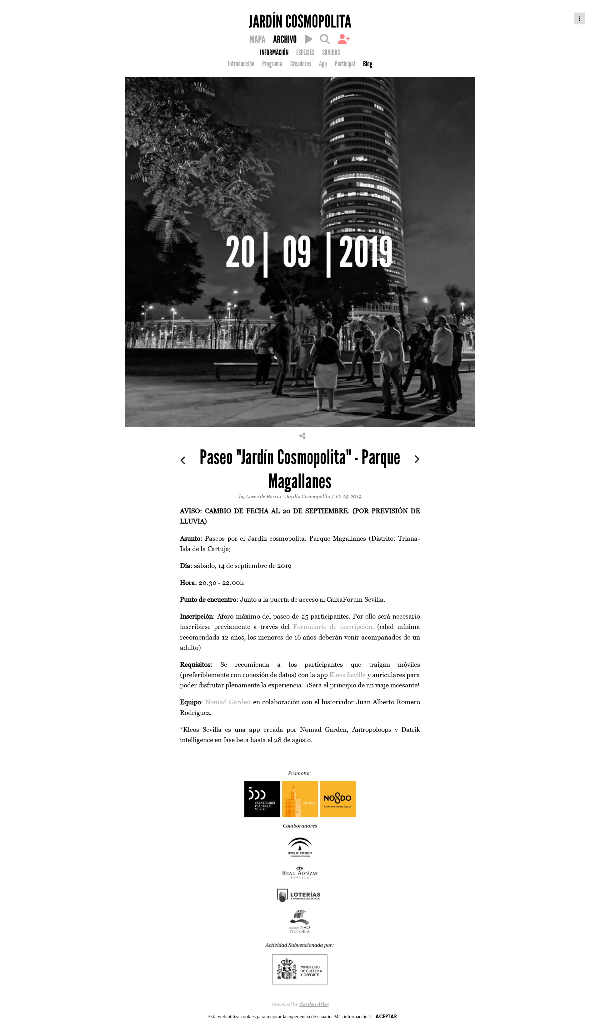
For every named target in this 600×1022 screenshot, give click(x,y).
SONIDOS (331, 52)
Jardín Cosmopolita (308, 496)
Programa (272, 63)
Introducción (241, 63)
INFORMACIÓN (274, 52)
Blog (367, 63)
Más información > (353, 1016)
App (323, 63)
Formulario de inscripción (332, 626)
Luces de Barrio (263, 496)
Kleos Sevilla (347, 675)
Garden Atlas (313, 1004)
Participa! (345, 63)
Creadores (300, 63)
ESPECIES (305, 52)
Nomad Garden (228, 702)
